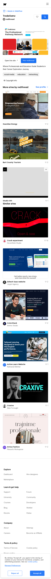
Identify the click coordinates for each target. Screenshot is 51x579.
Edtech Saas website (16, 282)
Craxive (10, 405)
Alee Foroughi (12, 408)
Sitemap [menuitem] (29, 528)
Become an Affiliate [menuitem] (34, 533)
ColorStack (12, 323)
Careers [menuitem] (7, 533)
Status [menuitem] (28, 513)
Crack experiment (15, 240)
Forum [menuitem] (29, 492)
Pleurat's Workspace (15, 449)
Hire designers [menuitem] (32, 474)
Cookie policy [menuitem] (31, 548)
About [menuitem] (6, 528)
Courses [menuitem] (7, 502)
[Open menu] (47, 4)
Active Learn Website (16, 364)
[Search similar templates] (45, 16)
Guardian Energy (10, 124)
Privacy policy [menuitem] (9, 553)
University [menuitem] (8, 497)
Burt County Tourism (12, 162)
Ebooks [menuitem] (7, 513)
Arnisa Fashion (13, 447)
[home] (5, 5)
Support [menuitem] (7, 492)
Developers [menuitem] (31, 502)
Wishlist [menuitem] (29, 508)
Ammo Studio (12, 326)
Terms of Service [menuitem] (10, 548)
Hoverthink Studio (14, 243)
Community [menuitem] (31, 497)
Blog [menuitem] (5, 508)
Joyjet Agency (13, 284)
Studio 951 (7, 201)
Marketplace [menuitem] (9, 480)
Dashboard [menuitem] (8, 474)
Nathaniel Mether (14, 367)
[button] (37, 16)
